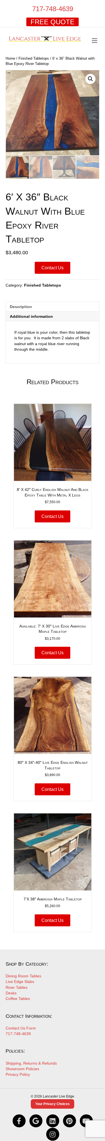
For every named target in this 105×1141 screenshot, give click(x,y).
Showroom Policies (22, 1069)
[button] (90, 79)
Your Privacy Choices (52, 1104)
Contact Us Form (21, 1028)
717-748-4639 (52, 9)
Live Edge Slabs (20, 981)
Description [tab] (21, 306)
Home (10, 58)
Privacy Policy (18, 1074)
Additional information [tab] (31, 316)
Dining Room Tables (23, 976)
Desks (11, 993)
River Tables (16, 987)
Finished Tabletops (33, 58)
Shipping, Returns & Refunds (31, 1063)
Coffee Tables (18, 998)
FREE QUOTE (52, 22)
